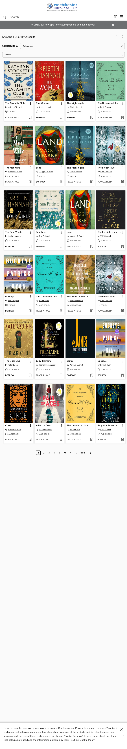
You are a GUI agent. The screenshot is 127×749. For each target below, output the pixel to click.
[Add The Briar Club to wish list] (30, 375)
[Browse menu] (122, 17)
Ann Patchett (44, 236)
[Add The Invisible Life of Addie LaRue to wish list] (122, 247)
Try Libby (34, 24)
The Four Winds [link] (13, 232)
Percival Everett (76, 365)
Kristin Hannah (45, 107)
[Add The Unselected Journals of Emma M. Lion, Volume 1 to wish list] (122, 118)
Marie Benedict (45, 429)
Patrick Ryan (13, 300)
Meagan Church (15, 172)
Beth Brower (105, 107)
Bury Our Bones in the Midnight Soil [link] (109, 425)
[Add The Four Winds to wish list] (30, 247)
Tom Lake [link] (41, 232)
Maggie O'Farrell (46, 172)
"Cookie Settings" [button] (73, 736)
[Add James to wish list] (92, 375)
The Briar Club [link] (12, 361)
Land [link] (38, 167)
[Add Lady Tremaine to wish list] (61, 375)
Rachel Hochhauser (47, 365)
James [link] (70, 361)
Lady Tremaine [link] (43, 361)
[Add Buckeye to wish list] (30, 311)
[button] (116, 37)
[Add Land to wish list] (61, 182)
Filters (8, 54)
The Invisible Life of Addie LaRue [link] (109, 232)
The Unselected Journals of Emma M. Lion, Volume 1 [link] (109, 103)
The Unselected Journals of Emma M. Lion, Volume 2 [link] (48, 296)
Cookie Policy (87, 740)
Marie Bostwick (76, 300)
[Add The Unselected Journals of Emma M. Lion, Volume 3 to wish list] (92, 440)
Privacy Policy (82, 728)
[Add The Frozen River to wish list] (122, 182)
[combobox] (57, 17)
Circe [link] (8, 425)
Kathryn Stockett (15, 107)
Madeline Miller (14, 429)
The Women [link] (42, 103)
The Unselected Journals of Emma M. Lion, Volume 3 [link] (78, 425)
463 (82, 452)
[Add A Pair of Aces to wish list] (61, 440)
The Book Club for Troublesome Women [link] (78, 296)
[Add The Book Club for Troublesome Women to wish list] (92, 311)
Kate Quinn (13, 365)
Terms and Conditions (58, 728)
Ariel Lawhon (106, 172)
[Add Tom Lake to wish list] (61, 247)
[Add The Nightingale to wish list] (92, 118)
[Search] (4, 16)
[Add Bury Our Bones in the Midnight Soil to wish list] (122, 440)
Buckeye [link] (9, 296)
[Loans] (115, 17)
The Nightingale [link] (75, 103)
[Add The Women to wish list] (61, 118)
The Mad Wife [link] (12, 167)
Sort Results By (10, 45)
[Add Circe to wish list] (30, 440)
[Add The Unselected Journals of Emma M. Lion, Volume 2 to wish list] (61, 311)
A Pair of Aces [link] (43, 425)
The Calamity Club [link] (15, 103)
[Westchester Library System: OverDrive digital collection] (63, 7)
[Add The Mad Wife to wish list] (30, 182)
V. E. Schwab (105, 236)
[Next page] (90, 453)
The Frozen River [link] (106, 167)
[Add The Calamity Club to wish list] (30, 118)
